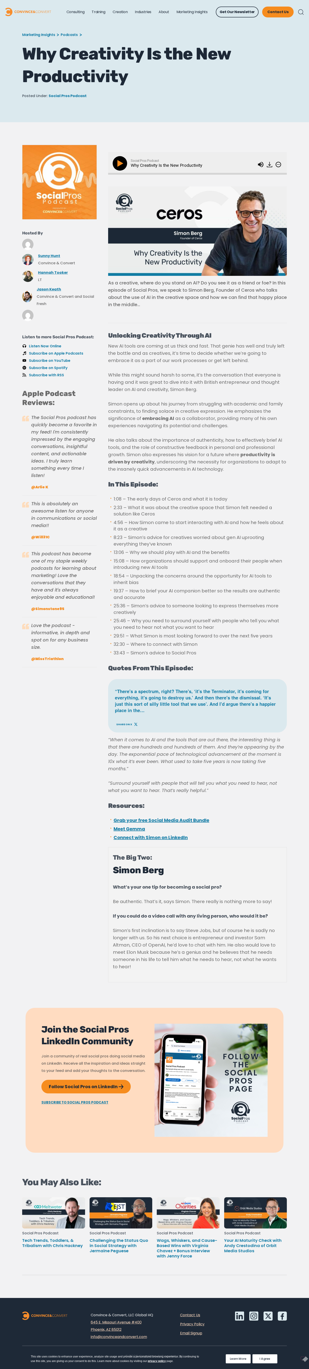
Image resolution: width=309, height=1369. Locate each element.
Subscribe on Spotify (48, 367)
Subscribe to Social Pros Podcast (74, 1102)
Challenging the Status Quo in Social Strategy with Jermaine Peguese (119, 1246)
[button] (301, 12)
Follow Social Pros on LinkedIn (90, 1085)
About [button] (164, 11)
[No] (303, 1358)
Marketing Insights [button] (192, 11)
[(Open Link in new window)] (270, 163)
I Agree (264, 1359)
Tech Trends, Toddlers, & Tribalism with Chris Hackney (52, 1243)
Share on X (127, 723)
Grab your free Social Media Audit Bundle (161, 820)
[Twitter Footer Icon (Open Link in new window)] (268, 1316)
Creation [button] (120, 11)
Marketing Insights (38, 34)
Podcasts (69, 34)
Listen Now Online (45, 346)
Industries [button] (143, 11)
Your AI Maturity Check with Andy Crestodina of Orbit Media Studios (253, 1246)
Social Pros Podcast (68, 95)
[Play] (120, 163)
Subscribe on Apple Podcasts (56, 353)
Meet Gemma (129, 829)
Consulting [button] (76, 11)
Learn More (240, 1357)
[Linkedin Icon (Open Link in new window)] (239, 1316)
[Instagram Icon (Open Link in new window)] (253, 1316)
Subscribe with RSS (46, 375)
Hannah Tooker (53, 272)
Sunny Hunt (49, 255)
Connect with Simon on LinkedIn (151, 837)
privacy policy (157, 1361)
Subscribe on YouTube (49, 360)
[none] (278, 164)
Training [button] (98, 11)
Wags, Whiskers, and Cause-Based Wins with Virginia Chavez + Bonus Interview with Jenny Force (187, 1248)
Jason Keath (49, 289)
